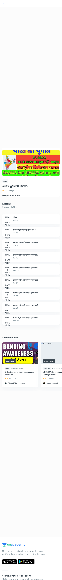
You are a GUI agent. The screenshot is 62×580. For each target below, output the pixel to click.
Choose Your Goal (14, 3)
